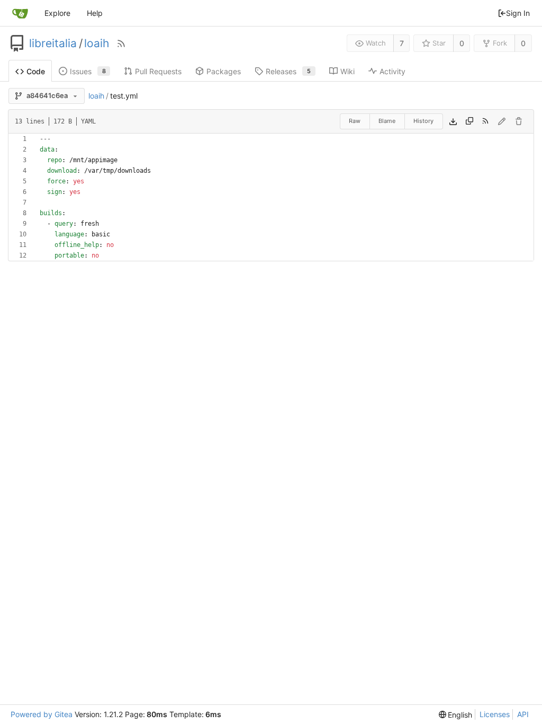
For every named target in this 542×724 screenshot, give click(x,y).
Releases (288, 71)
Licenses (495, 714)
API (523, 714)
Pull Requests (158, 71)
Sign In (518, 12)
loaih (96, 43)
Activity (392, 71)
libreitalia (53, 43)
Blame (386, 121)
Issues (88, 71)
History (423, 121)
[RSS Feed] (121, 43)
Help (95, 12)
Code (35, 71)
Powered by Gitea (42, 714)
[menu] (456, 714)
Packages (223, 71)
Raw (354, 121)
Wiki (347, 71)
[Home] (20, 13)
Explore (57, 12)
